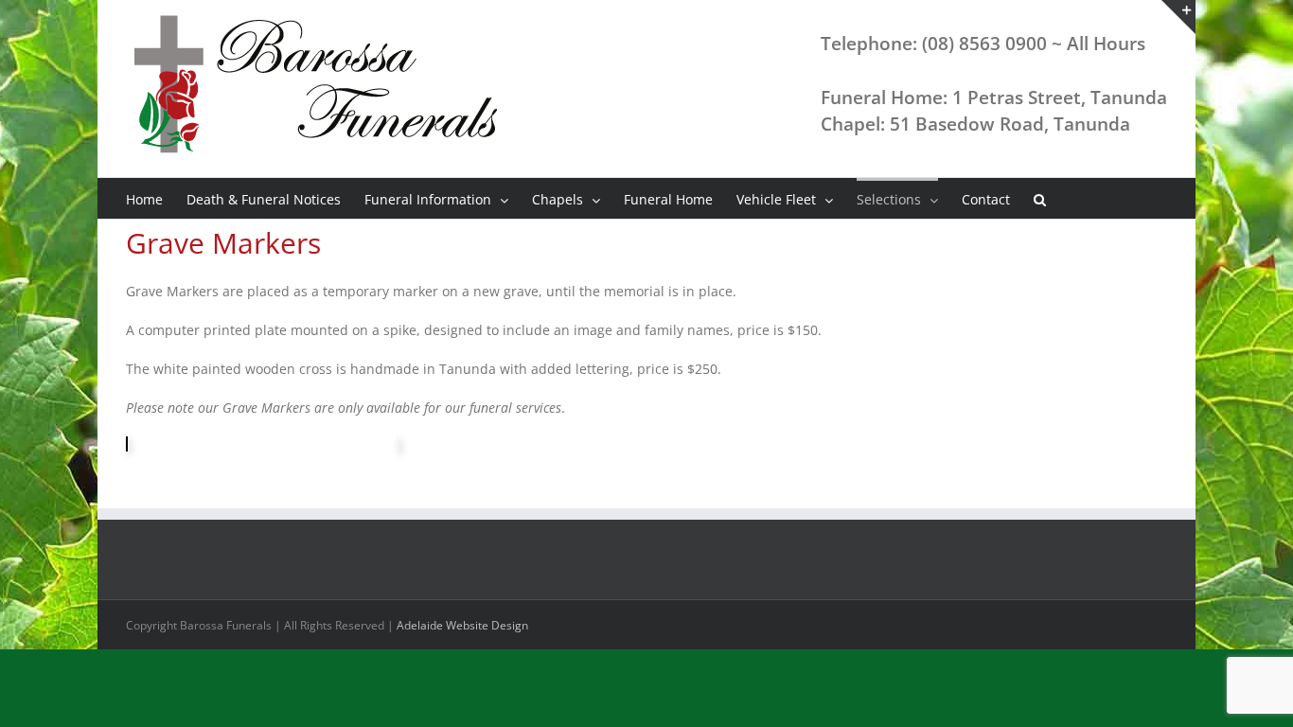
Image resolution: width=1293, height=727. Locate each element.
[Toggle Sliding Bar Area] (1178, 17)
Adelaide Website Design (462, 625)
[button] (1040, 198)
